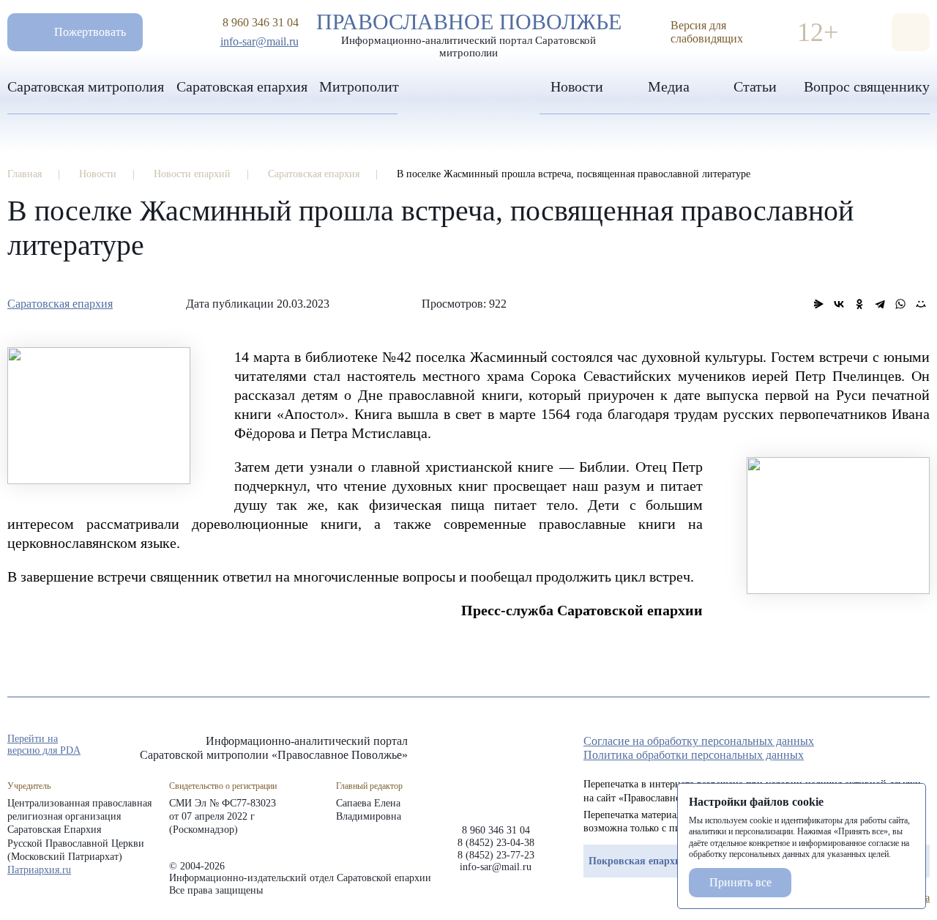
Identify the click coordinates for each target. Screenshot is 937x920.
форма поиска (911, 32)
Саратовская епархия (241, 86)
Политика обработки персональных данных (693, 755)
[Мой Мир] (921, 304)
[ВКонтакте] (839, 304)
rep (843, 745)
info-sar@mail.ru (259, 41)
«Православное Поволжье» (495, 768)
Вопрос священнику (867, 86)
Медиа (669, 86)
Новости (576, 86)
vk (896, 745)
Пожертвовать (90, 32)
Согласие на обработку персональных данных (698, 741)
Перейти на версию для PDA (44, 744)
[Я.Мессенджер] (818, 304)
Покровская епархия (638, 861)
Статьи (755, 86)
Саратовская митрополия (85, 86)
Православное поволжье (468, 31)
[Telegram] (880, 304)
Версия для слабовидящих (707, 32)
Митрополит (359, 86)
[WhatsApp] (900, 304)
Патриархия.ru (39, 869)
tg (869, 745)
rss (922, 745)
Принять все (740, 882)
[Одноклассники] (859, 304)
